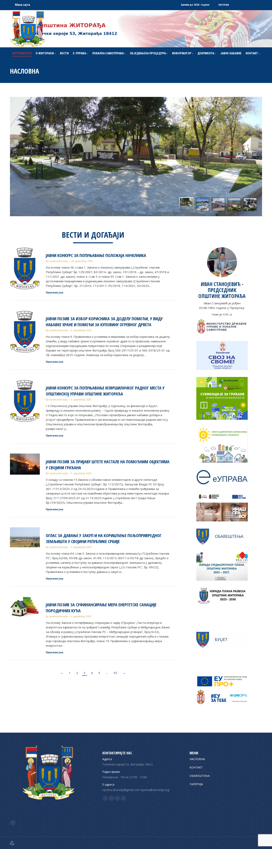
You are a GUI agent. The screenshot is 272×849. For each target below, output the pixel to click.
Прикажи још (54, 292)
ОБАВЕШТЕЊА (200, 776)
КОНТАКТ (196, 767)
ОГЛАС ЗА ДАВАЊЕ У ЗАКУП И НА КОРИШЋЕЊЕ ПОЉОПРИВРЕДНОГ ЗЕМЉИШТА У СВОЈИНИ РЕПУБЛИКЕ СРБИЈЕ (103, 538)
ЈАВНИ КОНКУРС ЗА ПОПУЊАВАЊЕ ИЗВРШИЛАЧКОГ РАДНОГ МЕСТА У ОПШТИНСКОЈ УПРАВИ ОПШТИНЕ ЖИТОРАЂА (105, 391)
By (57, 261)
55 (115, 673)
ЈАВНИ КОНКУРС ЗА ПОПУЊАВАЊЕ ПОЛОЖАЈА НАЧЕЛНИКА (96, 255)
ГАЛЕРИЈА (196, 784)
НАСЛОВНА (197, 759)
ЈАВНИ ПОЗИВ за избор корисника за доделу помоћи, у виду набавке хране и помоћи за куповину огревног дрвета (104, 321)
